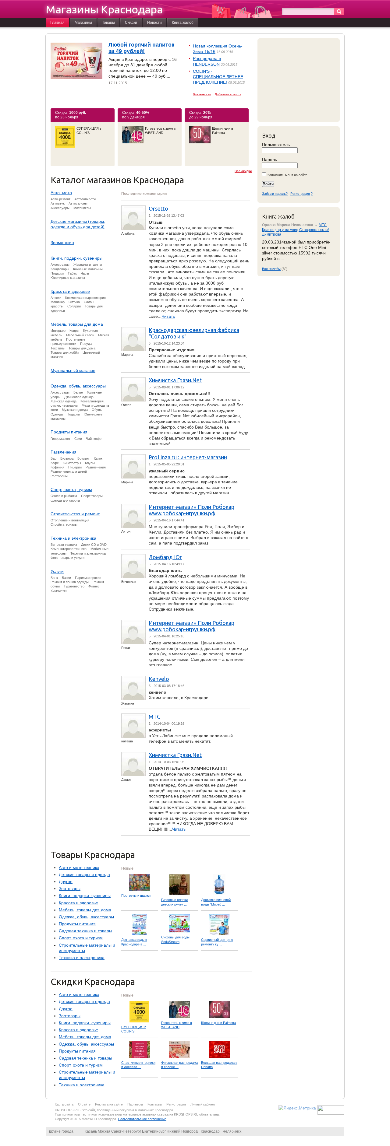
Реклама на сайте (109, 1104)
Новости (154, 22)
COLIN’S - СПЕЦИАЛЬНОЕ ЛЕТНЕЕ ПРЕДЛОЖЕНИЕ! (218, 77)
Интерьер (58, 330)
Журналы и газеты (87, 264)
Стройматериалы (64, 524)
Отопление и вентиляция (70, 520)
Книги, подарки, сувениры (76, 258)
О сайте (84, 1104)
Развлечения (63, 452)
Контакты (154, 1104)
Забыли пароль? (275, 193)
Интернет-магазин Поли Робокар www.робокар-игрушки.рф (191, 510)
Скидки (131, 22)
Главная (57, 22)
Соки (78, 438)
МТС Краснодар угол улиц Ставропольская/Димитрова (295, 230)
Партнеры (135, 1104)
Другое (66, 881)
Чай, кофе (93, 438)
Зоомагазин (62, 242)
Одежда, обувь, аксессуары (78, 386)
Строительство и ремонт (75, 513)
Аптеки (56, 298)
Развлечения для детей (69, 471)
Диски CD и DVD (94, 544)
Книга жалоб (182, 22)
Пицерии (75, 467)
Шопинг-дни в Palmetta (218, 1023)
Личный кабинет (202, 1104)
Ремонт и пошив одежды (70, 582)
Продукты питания (69, 431)
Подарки (57, 273)
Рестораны (59, 476)
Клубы (90, 463)
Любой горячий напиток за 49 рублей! (141, 48)
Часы (85, 273)
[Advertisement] (300, 79)
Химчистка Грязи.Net (175, 380)
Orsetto (158, 208)
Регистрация (300, 193)
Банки (66, 578)
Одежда (57, 414)
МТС (154, 716)
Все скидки (243, 171)
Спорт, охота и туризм (81, 937)
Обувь (97, 410)
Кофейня (57, 467)
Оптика (74, 302)
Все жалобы (271, 269)
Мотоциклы (82, 208)
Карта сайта (64, 1104)
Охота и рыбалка (64, 496)
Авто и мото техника (79, 867)
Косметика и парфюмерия (85, 298)
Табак (72, 273)
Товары (108, 22)
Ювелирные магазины (68, 277)
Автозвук (58, 203)
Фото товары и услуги (67, 557)
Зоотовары (69, 888)
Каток (98, 458)
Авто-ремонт (60, 199)
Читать (168, 316)
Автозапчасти (85, 199)
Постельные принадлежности (68, 341)
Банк (54, 578)
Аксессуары (60, 208)
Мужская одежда (75, 410)
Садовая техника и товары (85, 930)
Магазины (83, 22)
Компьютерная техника (69, 549)
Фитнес (94, 586)
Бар (53, 458)
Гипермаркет (60, 438)
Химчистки (59, 591)
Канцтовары (60, 269)
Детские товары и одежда (84, 874)
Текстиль (58, 348)
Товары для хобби (65, 352)
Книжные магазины (88, 269)
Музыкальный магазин (73, 370)
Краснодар (210, 1131)
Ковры (74, 330)
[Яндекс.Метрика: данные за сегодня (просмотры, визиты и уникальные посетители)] (297, 1108)
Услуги (57, 571)
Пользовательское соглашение (142, 1119)
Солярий (74, 306)
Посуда (86, 343)
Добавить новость (228, 94)
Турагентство (74, 586)
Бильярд (66, 458)
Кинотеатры (72, 463)
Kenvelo (159, 679)
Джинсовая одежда (79, 397)
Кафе (55, 463)
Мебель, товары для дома (77, 324)
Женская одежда (63, 401)
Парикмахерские (88, 578)
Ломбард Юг (165, 557)
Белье (78, 392)
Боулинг (83, 458)
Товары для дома (82, 348)
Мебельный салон (80, 335)
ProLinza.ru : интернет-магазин (188, 457)
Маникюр (58, 302)
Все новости (202, 94)
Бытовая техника (64, 544)
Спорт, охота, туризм (71, 489)
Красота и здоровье (70, 291)
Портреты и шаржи (136, 895)
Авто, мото (61, 192)
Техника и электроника (73, 538)
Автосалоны (78, 203)
